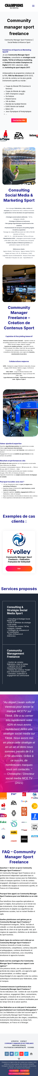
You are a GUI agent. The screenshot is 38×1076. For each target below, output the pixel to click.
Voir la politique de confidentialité (19, 1073)
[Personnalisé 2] (19, 1059)
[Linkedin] (12, 1054)
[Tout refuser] (36, 1068)
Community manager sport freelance (19, 1043)
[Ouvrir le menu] (33, 6)
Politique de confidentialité (15, 1047)
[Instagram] (7, 1054)
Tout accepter (14, 1070)
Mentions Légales (19, 1045)
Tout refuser (24, 1070)
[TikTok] (16, 1054)
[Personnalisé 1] (31, 1054)
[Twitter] (26, 1054)
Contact (23, 1041)
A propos (15, 1041)
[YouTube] (21, 1054)
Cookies (30, 1047)
